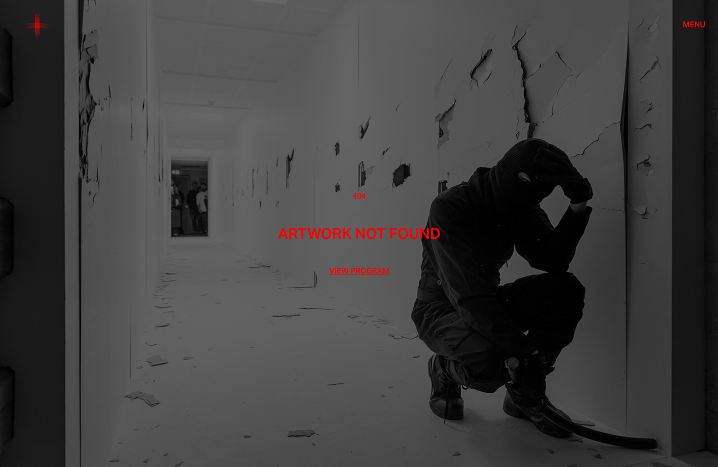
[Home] (37, 25)
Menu (694, 25)
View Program (359, 271)
